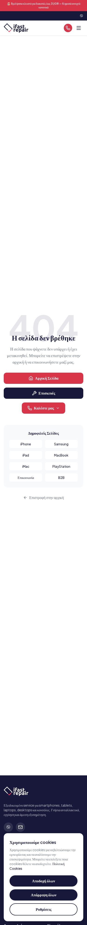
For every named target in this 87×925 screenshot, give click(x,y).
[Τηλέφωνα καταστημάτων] (68, 28)
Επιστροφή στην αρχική (46, 497)
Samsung (61, 444)
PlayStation (61, 466)
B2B (61, 477)
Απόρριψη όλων (43, 894)
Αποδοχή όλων (43, 880)
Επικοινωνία (26, 477)
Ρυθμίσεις (44, 909)
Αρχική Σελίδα (46, 378)
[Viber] (8, 827)
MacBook (61, 455)
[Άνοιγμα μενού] (78, 28)
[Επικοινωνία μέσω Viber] (81, 16)
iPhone (25, 444)
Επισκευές (47, 393)
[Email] (20, 827)
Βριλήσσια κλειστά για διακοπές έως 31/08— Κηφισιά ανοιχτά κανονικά (43, 5)
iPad (26, 455)
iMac (25, 466)
